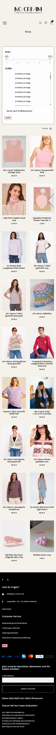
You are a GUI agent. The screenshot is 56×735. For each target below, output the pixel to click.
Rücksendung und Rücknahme (14, 623)
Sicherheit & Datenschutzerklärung (16, 637)
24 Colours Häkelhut (42, 313)
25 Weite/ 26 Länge (22, 87)
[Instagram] (7, 579)
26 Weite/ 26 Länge (22, 96)
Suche (8, 117)
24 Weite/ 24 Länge (22, 73)
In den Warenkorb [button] (14, 223)
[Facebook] (2, 579)
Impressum (6, 609)
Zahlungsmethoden (10, 633)
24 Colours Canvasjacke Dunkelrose (14, 508)
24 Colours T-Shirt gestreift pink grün (14, 315)
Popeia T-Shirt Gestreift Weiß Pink (14, 413)
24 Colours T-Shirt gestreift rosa (42, 267)
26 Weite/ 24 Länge (22, 92)
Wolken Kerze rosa (42, 555)
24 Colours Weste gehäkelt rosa (42, 461)
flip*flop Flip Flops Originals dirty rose (14, 556)
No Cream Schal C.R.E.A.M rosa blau (42, 413)
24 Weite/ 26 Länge (22, 78)
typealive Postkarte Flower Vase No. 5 (42, 219)
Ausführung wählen (14, 176)
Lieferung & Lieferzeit (11, 628)
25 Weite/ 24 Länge (22, 83)
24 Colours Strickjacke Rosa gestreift (14, 461)
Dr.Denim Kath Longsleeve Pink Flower (14, 267)
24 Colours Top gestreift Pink (42, 171)
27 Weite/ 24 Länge (22, 101)
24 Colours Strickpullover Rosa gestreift (14, 363)
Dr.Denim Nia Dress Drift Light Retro (42, 508)
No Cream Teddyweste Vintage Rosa (14, 171)
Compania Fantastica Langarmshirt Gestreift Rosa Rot (42, 364)
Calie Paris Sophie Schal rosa (14, 219)
